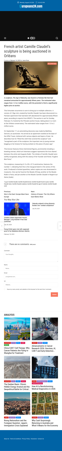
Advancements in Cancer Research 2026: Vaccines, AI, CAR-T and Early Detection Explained (44, 350)
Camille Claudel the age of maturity (37, 184)
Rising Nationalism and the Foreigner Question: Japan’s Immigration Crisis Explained (16, 423)
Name (5, 265)
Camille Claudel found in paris (40, 182)
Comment (7, 250)
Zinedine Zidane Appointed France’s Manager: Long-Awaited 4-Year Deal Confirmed (15, 219)
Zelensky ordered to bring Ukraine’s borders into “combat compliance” (43, 204)
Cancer (13, 342)
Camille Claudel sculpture (19, 184)
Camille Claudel (13, 182)
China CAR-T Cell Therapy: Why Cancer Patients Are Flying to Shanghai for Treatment (17, 350)
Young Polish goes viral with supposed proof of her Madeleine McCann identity (16, 230)
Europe (34, 381)
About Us (6, 439)
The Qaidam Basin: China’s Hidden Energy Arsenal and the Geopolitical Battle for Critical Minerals (17, 388)
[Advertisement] (31, 24)
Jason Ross (25, 60)
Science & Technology (37, 383)
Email (5, 273)
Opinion (6, 345)
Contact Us (41, 439)
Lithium (18, 381)
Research (35, 342)
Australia (35, 417)
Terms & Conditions (15, 439)
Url (5, 281)
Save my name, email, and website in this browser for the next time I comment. (29, 289)
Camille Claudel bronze (24, 182)
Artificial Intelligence (42, 381)
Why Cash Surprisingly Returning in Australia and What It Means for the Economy (45, 423)
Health (22, 342)
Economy (41, 417)
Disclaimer (34, 439)
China (18, 342)
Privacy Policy (26, 439)
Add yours (33, 244)
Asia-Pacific (7, 342)
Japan (6, 417)
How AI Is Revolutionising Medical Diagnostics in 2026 (43, 387)
